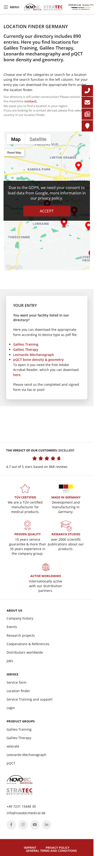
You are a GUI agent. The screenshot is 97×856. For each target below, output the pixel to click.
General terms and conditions (51, 850)
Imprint (30, 847)
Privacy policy (57, 847)
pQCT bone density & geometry (38, 359)
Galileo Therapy (25, 349)
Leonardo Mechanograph (33, 354)
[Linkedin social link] (46, 824)
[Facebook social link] (11, 824)
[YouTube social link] (35, 824)
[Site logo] (43, 6)
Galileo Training (25, 344)
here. (17, 375)
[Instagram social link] (23, 824)
